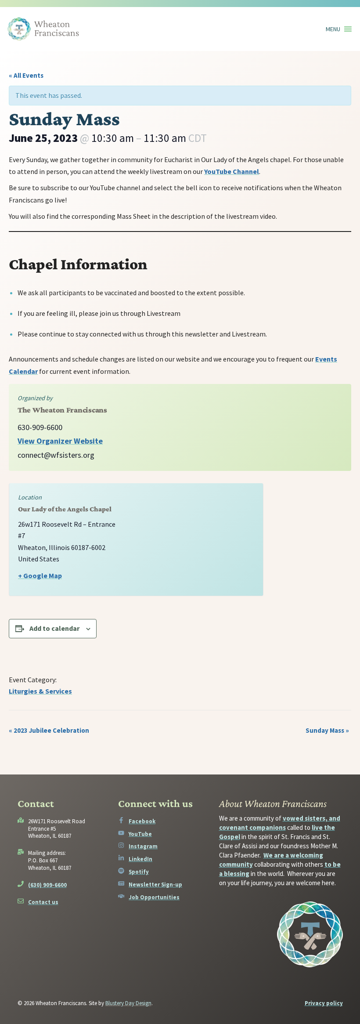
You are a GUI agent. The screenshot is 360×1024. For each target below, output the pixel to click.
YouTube (140, 834)
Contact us (43, 902)
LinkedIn (140, 859)
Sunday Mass (327, 730)
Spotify (139, 872)
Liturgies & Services (40, 691)
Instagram (143, 846)
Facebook (142, 821)
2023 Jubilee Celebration (49, 730)
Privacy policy (324, 1003)
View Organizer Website (60, 441)
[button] (333, 29)
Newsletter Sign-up (155, 884)
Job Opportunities (154, 897)
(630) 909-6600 (47, 885)
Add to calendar (54, 628)
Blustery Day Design (128, 1003)
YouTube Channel (231, 171)
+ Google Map (40, 575)
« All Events (26, 75)
